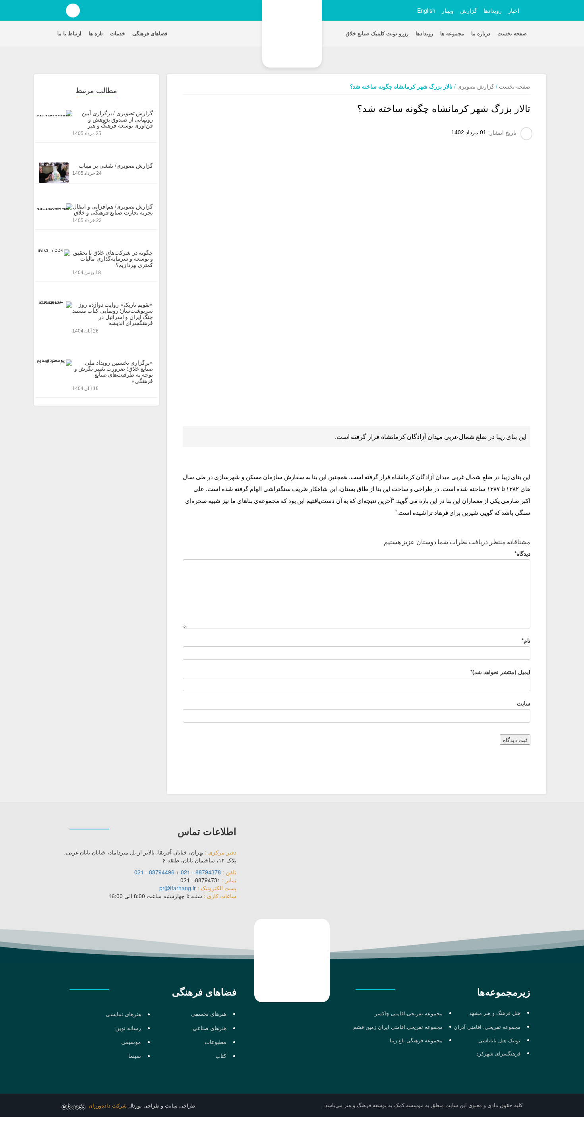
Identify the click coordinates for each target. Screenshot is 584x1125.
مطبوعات (215, 1042)
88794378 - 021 (201, 872)
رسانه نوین (128, 1028)
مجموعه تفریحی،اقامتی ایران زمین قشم (398, 1026)
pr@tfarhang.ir (177, 888)
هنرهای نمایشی (123, 1014)
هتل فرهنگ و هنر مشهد (494, 1013)
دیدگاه (522, 553)
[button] (100, 12)
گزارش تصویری (475, 86)
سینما (134, 1055)
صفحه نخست (514, 86)
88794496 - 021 (154, 872)
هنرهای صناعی (209, 1028)
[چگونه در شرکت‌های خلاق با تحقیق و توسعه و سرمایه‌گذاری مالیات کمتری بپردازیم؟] (96, 265)
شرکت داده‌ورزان (108, 1106)
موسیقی (131, 1042)
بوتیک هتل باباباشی (499, 1040)
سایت (523, 703)
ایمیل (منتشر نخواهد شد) (500, 672)
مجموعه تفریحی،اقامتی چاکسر (409, 1013)
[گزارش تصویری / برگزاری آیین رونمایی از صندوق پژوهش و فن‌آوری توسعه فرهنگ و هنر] (96, 126)
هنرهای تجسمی (208, 1013)
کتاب (220, 1055)
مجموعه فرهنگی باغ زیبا (416, 1040)
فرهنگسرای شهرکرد (498, 1053)
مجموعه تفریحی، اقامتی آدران (487, 1026)
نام (526, 640)
